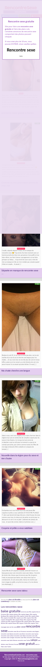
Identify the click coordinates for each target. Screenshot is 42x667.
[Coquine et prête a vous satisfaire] (21, 488)
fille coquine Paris (29, 619)
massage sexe (5, 627)
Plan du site (21, 661)
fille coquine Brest (12, 616)
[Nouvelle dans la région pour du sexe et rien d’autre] (21, 406)
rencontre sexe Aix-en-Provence (17, 631)
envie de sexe (25, 612)
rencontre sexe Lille (31, 635)
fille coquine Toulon (22, 623)
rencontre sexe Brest (19, 634)
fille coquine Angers (24, 614)
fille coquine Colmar (22, 616)
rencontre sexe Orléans (33, 637)
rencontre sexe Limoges (7, 637)
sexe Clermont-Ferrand (11, 644)
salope (34, 640)
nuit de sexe (12, 627)
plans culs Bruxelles (15, 599)
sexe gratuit (27, 643)
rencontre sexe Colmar (7, 635)
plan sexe (21, 627)
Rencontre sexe (21, 50)
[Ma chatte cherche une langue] (21, 317)
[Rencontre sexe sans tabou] (21, 553)
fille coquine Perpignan (14, 621)
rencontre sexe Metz (20, 637)
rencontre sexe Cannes (32, 634)
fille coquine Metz (29, 618)
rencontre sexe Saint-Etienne (9, 640)
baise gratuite (11, 611)
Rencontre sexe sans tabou (14, 590)
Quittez (21, 56)
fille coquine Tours (33, 623)
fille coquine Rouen (10, 623)
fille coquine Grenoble (7, 618)
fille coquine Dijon (34, 616)
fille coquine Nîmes (18, 619)
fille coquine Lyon (19, 618)
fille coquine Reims (26, 621)
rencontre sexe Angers (32, 631)
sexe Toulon (7, 646)
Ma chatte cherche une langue (15, 370)
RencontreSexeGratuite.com (14, 655)
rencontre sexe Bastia (7, 634)
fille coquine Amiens (12, 614)
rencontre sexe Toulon (24, 640)
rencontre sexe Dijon (20, 635)
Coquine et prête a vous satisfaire (16, 528)
